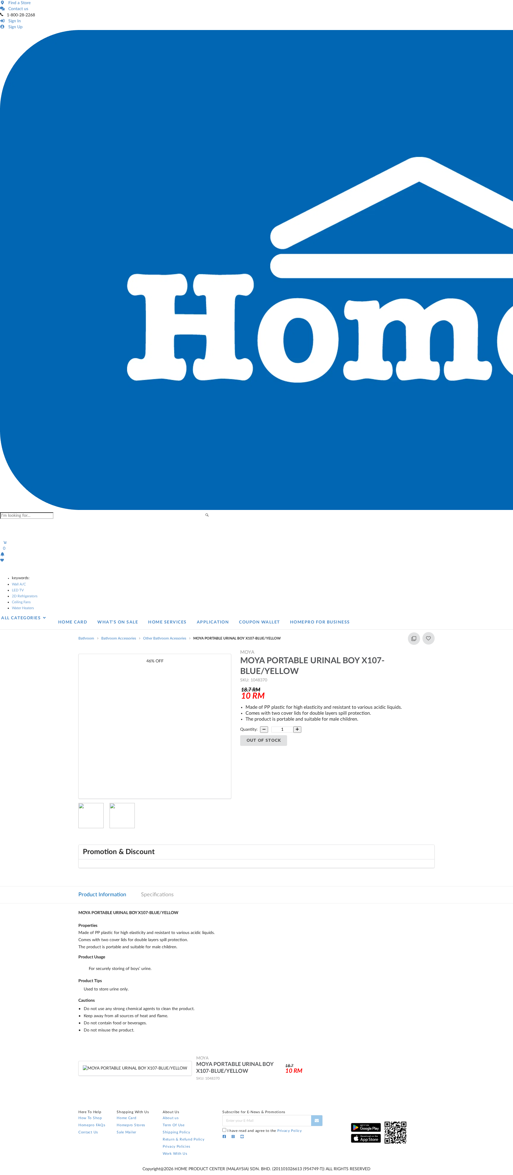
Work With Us (175, 1153)
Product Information (102, 894)
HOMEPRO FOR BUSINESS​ (320, 622)
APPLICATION (213, 622)
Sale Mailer (126, 1132)
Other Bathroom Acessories (164, 638)
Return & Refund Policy (183, 1139)
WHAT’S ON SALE (117, 622)
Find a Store (18, 3)
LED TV (18, 590)
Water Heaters (23, 608)
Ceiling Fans (21, 602)
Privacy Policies (176, 1146)
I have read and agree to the (264, 1131)
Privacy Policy (289, 1131)
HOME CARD (73, 622)
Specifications (157, 894)
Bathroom (86, 638)
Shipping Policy (176, 1132)
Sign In (13, 21)
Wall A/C (19, 584)
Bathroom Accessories (118, 638)
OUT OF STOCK (263, 740)
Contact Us (88, 1132)
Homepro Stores (131, 1125)
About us (171, 1118)
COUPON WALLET (259, 622)
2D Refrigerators (24, 596)
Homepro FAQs (91, 1125)
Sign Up (14, 27)
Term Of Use (174, 1125)
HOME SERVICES (167, 622)
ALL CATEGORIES (21, 618)
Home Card (126, 1118)
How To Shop (90, 1118)
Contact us (17, 9)
